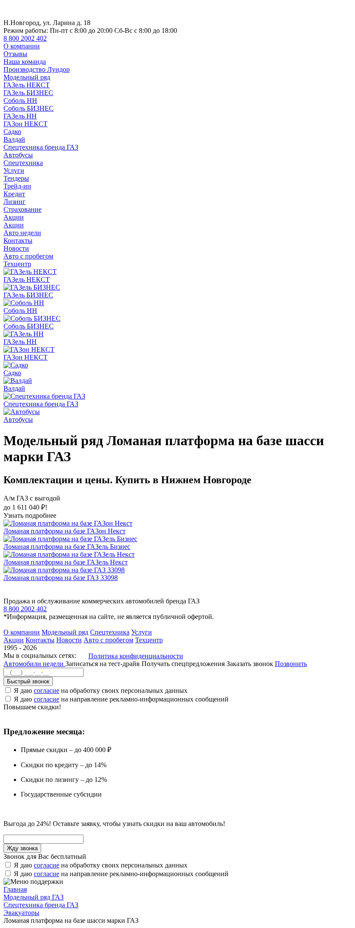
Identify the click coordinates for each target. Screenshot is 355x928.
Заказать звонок (249, 663)
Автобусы (18, 155)
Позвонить (291, 663)
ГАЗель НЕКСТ (26, 85)
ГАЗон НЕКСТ (25, 124)
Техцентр (17, 264)
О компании (21, 46)
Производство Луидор (36, 69)
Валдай (14, 139)
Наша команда (24, 61)
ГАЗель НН (20, 116)
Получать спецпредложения (184, 663)
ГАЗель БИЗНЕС (28, 92)
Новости (16, 248)
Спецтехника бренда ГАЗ (40, 147)
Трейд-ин (17, 186)
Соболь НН (20, 100)
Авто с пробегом (28, 256)
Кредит (14, 194)
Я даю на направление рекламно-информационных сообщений (121, 699)
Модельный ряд (26, 77)
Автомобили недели (34, 663)
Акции (13, 217)
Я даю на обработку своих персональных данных (100, 690)
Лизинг (14, 201)
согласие (46, 690)
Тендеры (16, 178)
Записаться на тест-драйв (103, 663)
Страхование (22, 209)
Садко (12, 131)
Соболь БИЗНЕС (28, 108)
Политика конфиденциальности (135, 656)
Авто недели (22, 232)
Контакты (17, 240)
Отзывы (15, 53)
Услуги (13, 170)
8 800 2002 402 (25, 38)
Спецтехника (23, 162)
